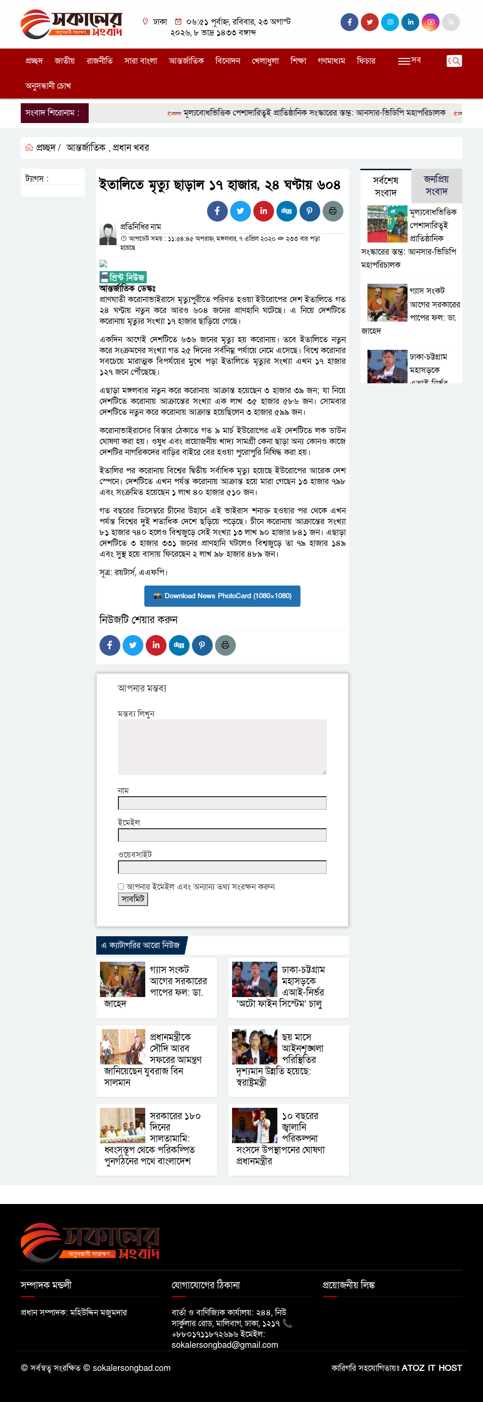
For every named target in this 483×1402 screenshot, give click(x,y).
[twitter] (370, 22)
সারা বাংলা (141, 61)
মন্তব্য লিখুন (136, 714)
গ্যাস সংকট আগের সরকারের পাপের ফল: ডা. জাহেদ (155, 987)
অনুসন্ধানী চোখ (48, 86)
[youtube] (431, 22)
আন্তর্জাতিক (186, 61)
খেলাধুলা (265, 61)
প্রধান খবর (131, 148)
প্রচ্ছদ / (47, 148)
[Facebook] (217, 211)
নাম (123, 790)
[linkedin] (410, 22)
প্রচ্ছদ (34, 61)
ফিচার (366, 61)
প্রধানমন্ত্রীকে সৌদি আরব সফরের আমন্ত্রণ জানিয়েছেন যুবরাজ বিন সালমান (153, 1060)
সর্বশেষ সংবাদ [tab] (385, 187)
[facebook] (349, 22)
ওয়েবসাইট (135, 854)
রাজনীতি (100, 61)
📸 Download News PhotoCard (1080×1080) (222, 596)
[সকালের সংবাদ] (72, 23)
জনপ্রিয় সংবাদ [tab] (436, 185)
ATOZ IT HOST (432, 1368)
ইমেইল (129, 822)
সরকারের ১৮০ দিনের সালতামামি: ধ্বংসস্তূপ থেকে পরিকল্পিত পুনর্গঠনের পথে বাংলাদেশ (152, 1139)
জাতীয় (65, 61)
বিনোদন (228, 61)
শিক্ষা (298, 61)
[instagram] (390, 22)
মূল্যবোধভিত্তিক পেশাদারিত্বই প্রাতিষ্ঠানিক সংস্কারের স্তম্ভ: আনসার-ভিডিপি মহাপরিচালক (298, 112)
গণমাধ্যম (331, 61)
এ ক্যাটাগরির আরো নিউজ (140, 945)
